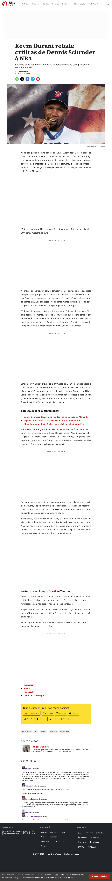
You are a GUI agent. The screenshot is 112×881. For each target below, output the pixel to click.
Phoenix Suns (64, 731)
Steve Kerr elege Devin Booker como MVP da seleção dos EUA (54, 424)
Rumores (35, 4)
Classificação (79, 4)
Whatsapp (49, 713)
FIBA (36, 731)
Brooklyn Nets (26, 731)
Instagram (62, 713)
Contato (43, 846)
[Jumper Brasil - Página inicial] (8, 3)
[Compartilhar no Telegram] (33, 79)
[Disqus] (56, 792)
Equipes (65, 4)
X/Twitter (30, 719)
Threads (66, 719)
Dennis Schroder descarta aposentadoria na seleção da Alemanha (56, 417)
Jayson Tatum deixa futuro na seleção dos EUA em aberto (52, 420)
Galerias (55, 4)
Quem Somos (59, 841)
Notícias (25, 4)
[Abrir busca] (108, 3)
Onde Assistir (93, 4)
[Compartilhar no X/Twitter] (22, 79)
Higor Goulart (23, 71)
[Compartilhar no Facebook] (27, 79)
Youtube (75, 713)
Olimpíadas (53, 731)
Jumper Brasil (47, 591)
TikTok (54, 719)
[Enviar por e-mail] (38, 79)
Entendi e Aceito (99, 876)
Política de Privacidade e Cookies (59, 878)
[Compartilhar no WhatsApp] (17, 79)
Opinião (46, 4)
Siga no (27, 713)
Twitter (27, 688)
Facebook (42, 719)
